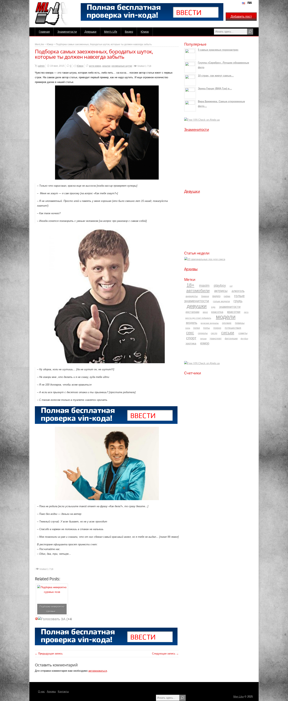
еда (213, 307)
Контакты (63, 691)
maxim (204, 286)
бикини (205, 296)
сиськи (227, 332)
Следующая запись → (165, 653)
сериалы (203, 333)
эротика (191, 343)
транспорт (216, 338)
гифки (227, 296)
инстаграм (192, 312)
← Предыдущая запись (49, 653)
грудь (238, 301)
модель (191, 323)
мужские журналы (210, 323)
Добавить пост (241, 16)
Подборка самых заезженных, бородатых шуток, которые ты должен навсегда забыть (104, 44)
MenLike (39, 44)
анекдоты (192, 296)
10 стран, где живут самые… (216, 75)
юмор (204, 343)
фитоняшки (231, 338)
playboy (220, 286)
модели (225, 317)
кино (205, 312)
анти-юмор (95, 66)
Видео (129, 31)
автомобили (198, 290)
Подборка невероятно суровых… (52, 609)
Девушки (90, 31)
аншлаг (106, 66)
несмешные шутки (121, 66)
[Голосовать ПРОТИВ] (36, 618)
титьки (203, 338)
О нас (41, 691)
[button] (190, 158)
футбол (244, 338)
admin (41, 66)
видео (216, 296)
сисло (214, 333)
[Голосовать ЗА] (51, 619)
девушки (197, 306)
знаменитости (230, 307)
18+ (190, 285)
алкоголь (238, 291)
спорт (191, 338)
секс (190, 333)
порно (217, 327)
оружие (226, 322)
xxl (231, 286)
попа (187, 328)
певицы (240, 322)
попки (196, 327)
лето (246, 312)
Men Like (238, 696)
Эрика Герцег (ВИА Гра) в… (215, 88)
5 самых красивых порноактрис (218, 49)
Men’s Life (110, 31)
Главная (44, 31)
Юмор (145, 31)
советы (242, 333)
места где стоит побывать (198, 318)
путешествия (233, 327)
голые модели (221, 301)
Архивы (191, 268)
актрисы (220, 291)
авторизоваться (97, 670)
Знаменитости (67, 31)
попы (206, 327)
